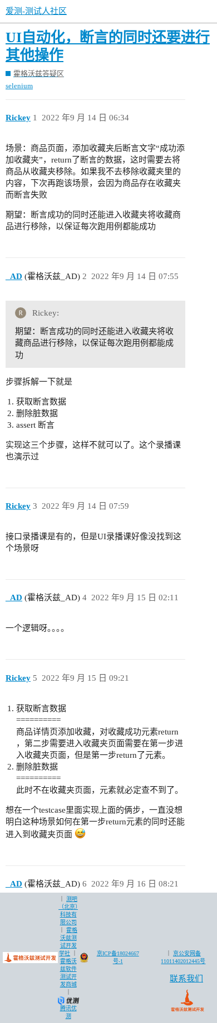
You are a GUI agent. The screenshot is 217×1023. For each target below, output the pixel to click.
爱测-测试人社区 (36, 11)
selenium (19, 86)
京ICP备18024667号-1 (118, 957)
